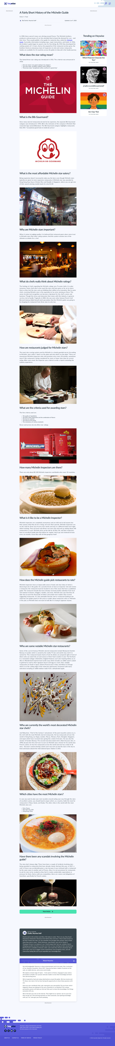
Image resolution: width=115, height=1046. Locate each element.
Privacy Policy (37, 1037)
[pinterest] (15, 1031)
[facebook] (5, 1031)
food (26, 16)
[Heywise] (10, 1027)
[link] (10, 3)
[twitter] (8, 1031)
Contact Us (15, 1037)
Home (21, 16)
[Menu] (110, 3)
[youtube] (12, 1031)
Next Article (46, 911)
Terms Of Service (26, 1037)
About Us (7, 1037)
